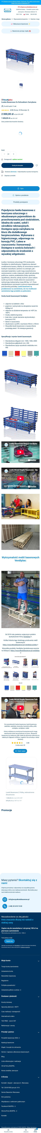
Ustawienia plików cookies (10, 990)
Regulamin (4, 980)
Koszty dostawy (6, 1002)
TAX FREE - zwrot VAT (8, 1021)
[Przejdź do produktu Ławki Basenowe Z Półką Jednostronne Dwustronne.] (21, 773)
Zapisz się (9, 941)
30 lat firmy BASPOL (8, 1066)
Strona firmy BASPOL (8, 1111)
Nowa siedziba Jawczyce (9, 1071)
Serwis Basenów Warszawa (10, 1092)
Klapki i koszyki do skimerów (11, 1047)
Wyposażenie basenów (21, 19)
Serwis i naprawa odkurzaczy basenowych (15, 1052)
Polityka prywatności (8, 985)
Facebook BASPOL (7, 1106)
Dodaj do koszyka (17, 165)
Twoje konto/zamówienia (9, 966)
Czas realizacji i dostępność (10, 1011)
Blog (2, 1056)
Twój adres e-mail (6, 938)
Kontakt (4, 1116)
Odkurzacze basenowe (20, 24)
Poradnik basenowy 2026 (9, 1038)
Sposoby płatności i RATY (10, 1007)
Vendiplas (26, 637)
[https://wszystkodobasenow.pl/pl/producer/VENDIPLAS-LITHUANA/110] (20, 691)
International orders (7, 1016)
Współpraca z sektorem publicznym (13, 1101)
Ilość (3, 150)
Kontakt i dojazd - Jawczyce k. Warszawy (14, 1083)
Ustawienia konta (7, 971)
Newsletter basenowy (8, 976)
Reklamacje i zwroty (8, 1025)
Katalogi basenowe (7, 1042)
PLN (20, 14)
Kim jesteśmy (5, 1097)
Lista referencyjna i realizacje (11, 1061)
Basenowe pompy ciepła (20, 31)
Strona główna (6, 19)
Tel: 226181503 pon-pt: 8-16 (10, 1087)
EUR (17, 14)
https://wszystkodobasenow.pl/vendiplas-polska (20, 645)
